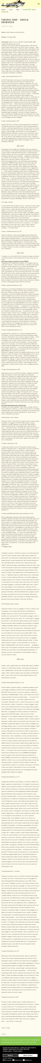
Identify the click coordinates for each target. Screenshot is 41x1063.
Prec (4, 1034)
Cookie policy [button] (7, 1051)
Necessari (7, 1060)
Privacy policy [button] (18, 1051)
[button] (39, 4)
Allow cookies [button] (28, 1055)
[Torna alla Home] (13, 4)
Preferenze (18, 1060)
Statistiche (28, 1060)
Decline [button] (10, 1055)
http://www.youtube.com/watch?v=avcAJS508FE (14, 261)
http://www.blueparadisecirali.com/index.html (13, 405)
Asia (11, 26)
